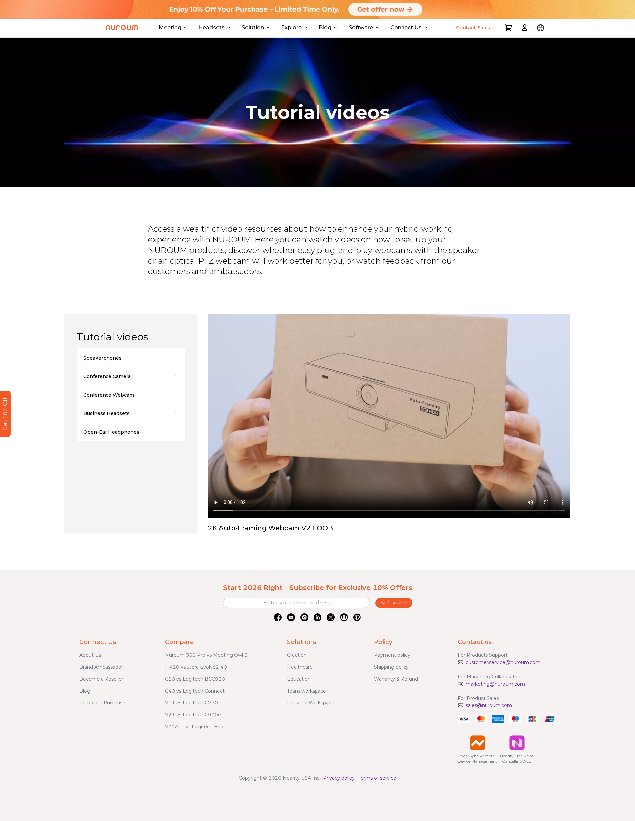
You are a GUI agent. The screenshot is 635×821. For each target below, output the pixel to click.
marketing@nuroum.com (495, 684)
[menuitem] (131, 357)
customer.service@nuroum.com (503, 662)
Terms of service (377, 778)
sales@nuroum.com (489, 705)
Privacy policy (339, 778)
